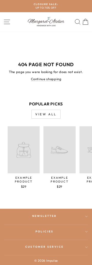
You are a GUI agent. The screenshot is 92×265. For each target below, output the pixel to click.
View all (46, 114)
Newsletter (44, 216)
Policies (44, 231)
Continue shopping (46, 79)
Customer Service (44, 246)
